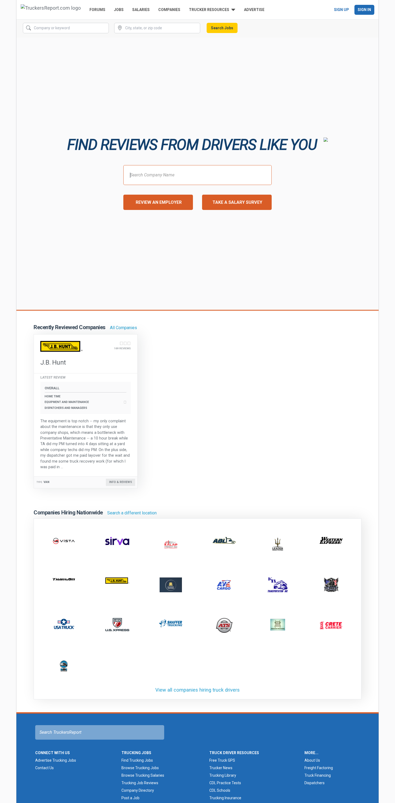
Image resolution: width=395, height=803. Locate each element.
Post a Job (130, 798)
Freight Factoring (318, 768)
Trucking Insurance (225, 798)
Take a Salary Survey (237, 202)
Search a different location (132, 512)
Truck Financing (317, 775)
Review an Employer (159, 202)
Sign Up (341, 10)
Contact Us (44, 768)
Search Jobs (222, 28)
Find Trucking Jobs (137, 760)
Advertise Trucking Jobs (55, 760)
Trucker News (220, 768)
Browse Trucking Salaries (142, 775)
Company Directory (137, 790)
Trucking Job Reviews (139, 783)
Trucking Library (222, 775)
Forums (97, 10)
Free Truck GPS (222, 760)
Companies (169, 10)
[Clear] (104, 28)
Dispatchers (314, 783)
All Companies (123, 327)
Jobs (119, 10)
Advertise (254, 10)
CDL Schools (219, 790)
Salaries (141, 10)
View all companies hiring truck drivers (197, 690)
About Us (312, 760)
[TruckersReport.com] (51, 9)
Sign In (364, 10)
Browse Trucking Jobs (140, 768)
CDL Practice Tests (225, 783)
